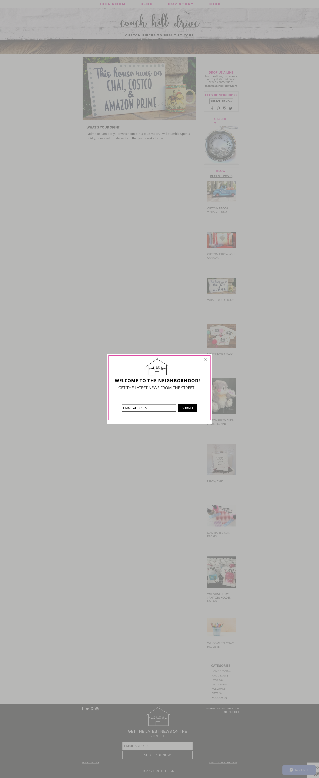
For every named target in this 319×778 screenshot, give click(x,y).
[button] (205, 359)
